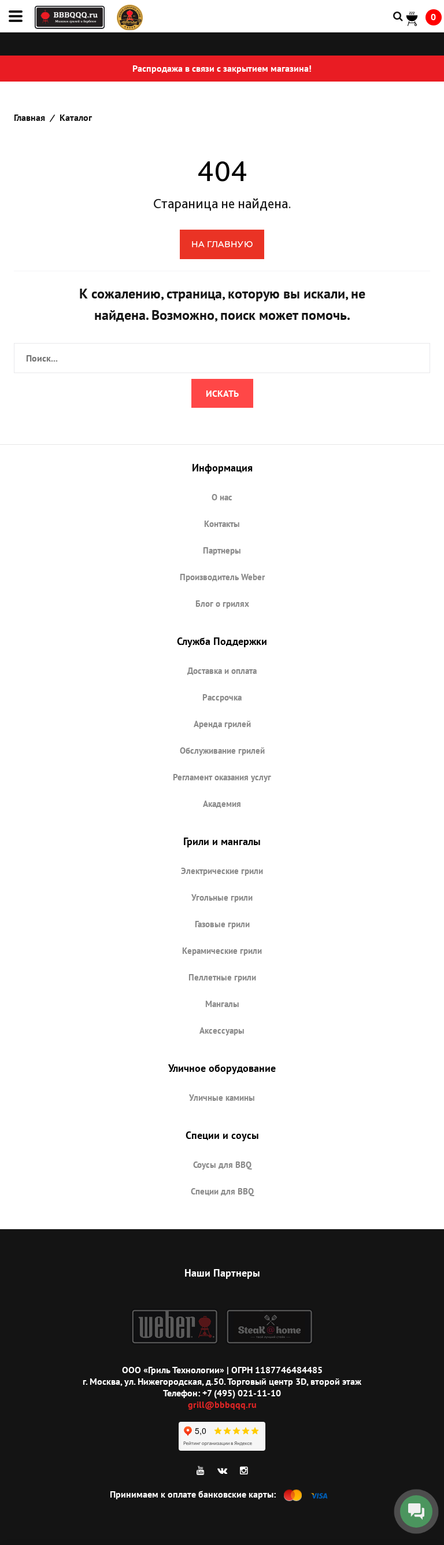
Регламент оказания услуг (222, 777)
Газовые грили (222, 924)
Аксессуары (222, 1030)
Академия (222, 803)
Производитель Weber (222, 576)
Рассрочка (222, 697)
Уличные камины (222, 1097)
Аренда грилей (222, 723)
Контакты (222, 523)
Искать (222, 393)
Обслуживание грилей (222, 750)
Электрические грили (222, 870)
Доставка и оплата (222, 670)
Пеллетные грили (222, 977)
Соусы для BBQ (222, 1164)
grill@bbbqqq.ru (222, 1404)
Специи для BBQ (222, 1191)
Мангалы (222, 1003)
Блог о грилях (222, 603)
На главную (222, 244)
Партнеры (222, 550)
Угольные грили (222, 897)
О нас (222, 497)
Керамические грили (222, 950)
